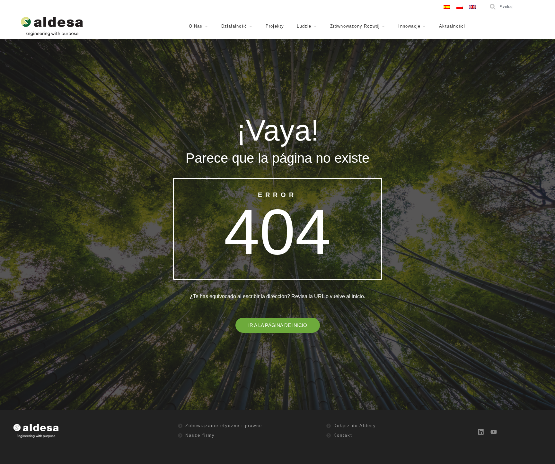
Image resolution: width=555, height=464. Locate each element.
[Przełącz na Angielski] (472, 7)
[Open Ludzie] (315, 26)
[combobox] (521, 7)
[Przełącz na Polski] (459, 7)
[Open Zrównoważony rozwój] (383, 26)
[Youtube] (493, 431)
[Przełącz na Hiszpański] (446, 7)
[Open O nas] (206, 26)
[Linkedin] (480, 431)
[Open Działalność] (251, 26)
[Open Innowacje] (424, 26)
